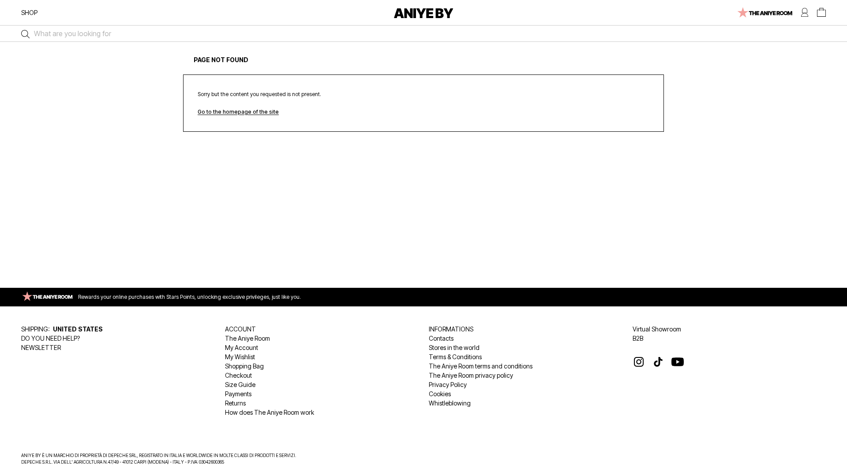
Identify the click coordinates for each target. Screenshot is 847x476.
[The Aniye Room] (764, 12)
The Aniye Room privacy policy (471, 375)
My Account (241, 347)
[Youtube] (677, 361)
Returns (235, 403)
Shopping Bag (244, 366)
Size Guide (240, 384)
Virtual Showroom (657, 329)
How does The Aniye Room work (269, 412)
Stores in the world (454, 347)
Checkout (238, 375)
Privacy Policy (448, 384)
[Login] (805, 12)
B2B (638, 338)
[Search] (23, 33)
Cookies (440, 394)
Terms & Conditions (455, 357)
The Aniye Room (247, 338)
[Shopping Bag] (821, 12)
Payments (238, 394)
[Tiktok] (658, 361)
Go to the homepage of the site (238, 111)
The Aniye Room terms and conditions (480, 366)
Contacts (441, 338)
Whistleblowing (450, 403)
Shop (29, 12)
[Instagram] (638, 361)
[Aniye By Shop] (423, 12)
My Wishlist (240, 357)
